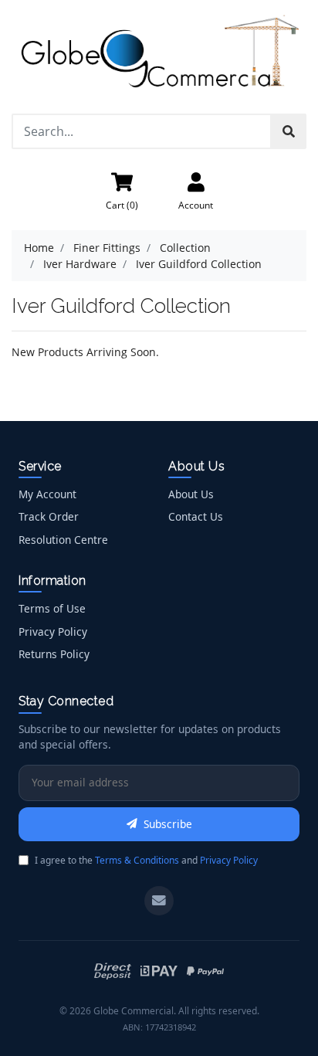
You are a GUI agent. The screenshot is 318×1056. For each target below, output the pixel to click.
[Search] (288, 131)
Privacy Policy (53, 631)
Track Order (49, 516)
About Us (191, 494)
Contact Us (195, 516)
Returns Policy (54, 654)
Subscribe (168, 824)
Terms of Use (52, 608)
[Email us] (159, 900)
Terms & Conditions (137, 860)
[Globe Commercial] (159, 55)
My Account (47, 494)
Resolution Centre (63, 539)
